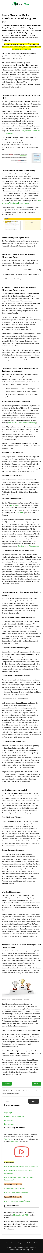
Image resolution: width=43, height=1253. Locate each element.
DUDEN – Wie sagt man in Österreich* (18, 1201)
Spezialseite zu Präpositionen (28, 546)
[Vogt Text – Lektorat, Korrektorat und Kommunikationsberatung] (21, 4)
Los (33, 1101)
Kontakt (14, 1243)
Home (8, 1243)
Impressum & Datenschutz (27, 1243)
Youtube (7, 1139)
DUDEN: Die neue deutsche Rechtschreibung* (21, 1166)
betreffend (14, 505)
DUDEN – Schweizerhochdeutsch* (16, 1193)
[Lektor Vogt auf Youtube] (21, 1152)
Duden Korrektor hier (22, 49)
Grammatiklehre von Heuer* (14, 1188)
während (20, 513)
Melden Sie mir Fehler (21, 1215)
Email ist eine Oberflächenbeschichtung (22, 423)
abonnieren (14, 1141)
